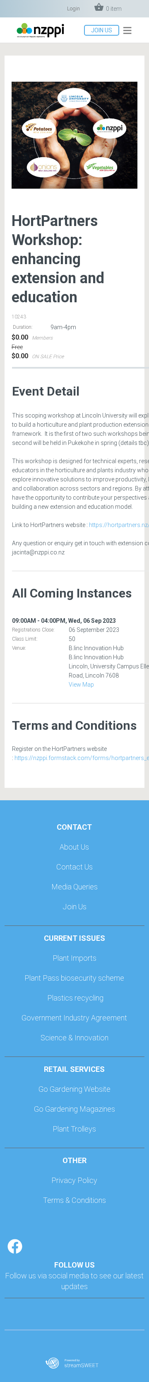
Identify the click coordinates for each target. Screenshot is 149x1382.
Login (73, 8)
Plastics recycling (75, 997)
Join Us (74, 906)
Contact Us (74, 866)
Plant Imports (74, 958)
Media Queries (74, 886)
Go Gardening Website (74, 1089)
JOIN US (101, 30)
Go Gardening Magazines (74, 1109)
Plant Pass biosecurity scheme (74, 978)
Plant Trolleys (74, 1129)
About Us (74, 847)
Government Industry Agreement (74, 1017)
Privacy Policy (74, 1180)
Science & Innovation (74, 1037)
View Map (81, 684)
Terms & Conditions (74, 1200)
